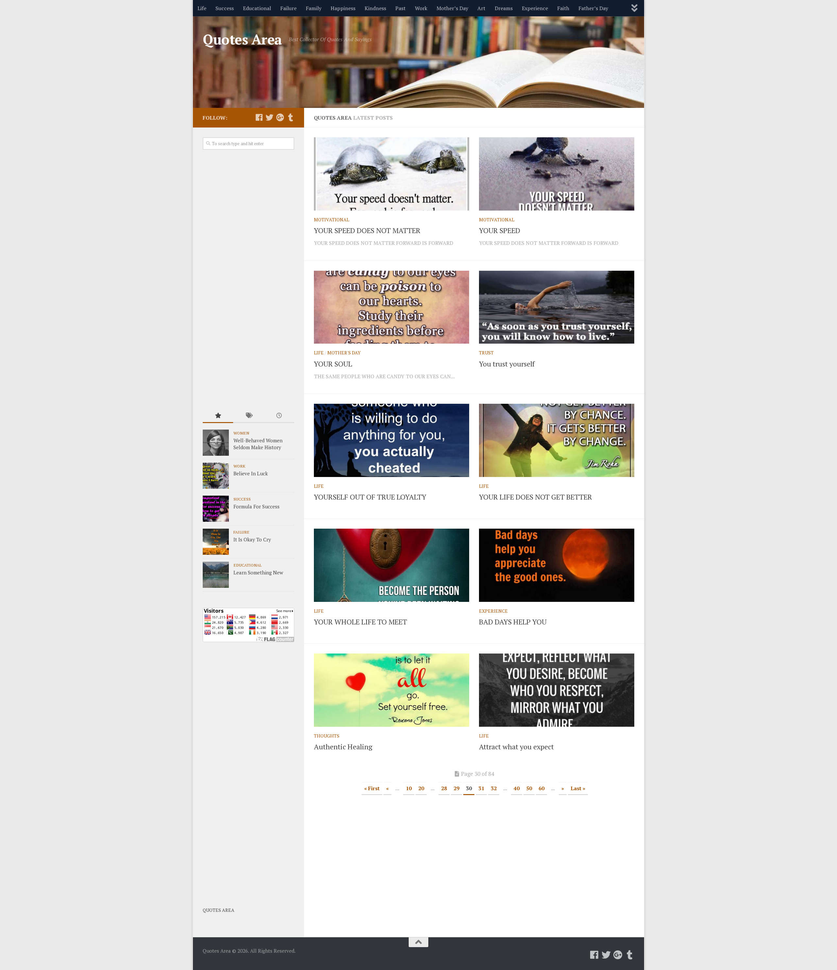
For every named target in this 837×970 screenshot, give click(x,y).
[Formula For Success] (216, 509)
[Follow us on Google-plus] (280, 117)
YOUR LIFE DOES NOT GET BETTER (535, 497)
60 (541, 788)
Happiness (343, 8)
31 (481, 788)
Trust (486, 352)
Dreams (504, 8)
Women (241, 432)
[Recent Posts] (279, 416)
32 (494, 788)
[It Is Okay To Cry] (216, 542)
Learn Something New (258, 572)
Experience (535, 8)
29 (456, 788)
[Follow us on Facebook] (259, 117)
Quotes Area (242, 39)
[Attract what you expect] (556, 690)
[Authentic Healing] (391, 690)
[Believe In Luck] (216, 476)
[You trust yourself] (556, 307)
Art (481, 8)
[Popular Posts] (218, 416)
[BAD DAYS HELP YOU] (556, 565)
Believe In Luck (250, 473)
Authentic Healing (343, 746)
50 (529, 788)
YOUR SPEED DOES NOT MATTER (367, 230)
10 (409, 788)
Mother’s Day (452, 8)
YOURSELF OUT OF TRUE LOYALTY (370, 497)
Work (421, 8)
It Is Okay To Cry (252, 539)
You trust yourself (507, 363)
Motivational (331, 219)
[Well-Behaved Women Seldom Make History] (216, 443)
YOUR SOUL (333, 363)
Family (313, 8)
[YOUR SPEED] (556, 174)
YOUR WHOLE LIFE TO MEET (360, 621)
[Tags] (248, 416)
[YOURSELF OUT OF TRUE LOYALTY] (391, 440)
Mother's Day (344, 352)
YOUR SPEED (499, 230)
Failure (288, 8)
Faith (563, 8)
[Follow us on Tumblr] (290, 117)
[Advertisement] (248, 280)
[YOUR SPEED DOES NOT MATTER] (391, 174)
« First (372, 788)
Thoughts (326, 736)
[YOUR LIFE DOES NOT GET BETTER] (556, 440)
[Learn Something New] (216, 575)
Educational (257, 8)
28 (444, 788)
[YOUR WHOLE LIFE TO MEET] (391, 565)
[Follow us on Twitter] (269, 117)
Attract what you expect (516, 746)
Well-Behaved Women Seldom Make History (257, 444)
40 (517, 788)
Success (224, 8)
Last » (578, 788)
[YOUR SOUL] (391, 307)
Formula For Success (256, 506)
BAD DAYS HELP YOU (513, 621)
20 (421, 788)
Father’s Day (593, 8)
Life (201, 8)
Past (400, 8)
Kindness (375, 8)
